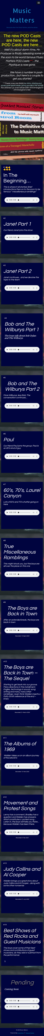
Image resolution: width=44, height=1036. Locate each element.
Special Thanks (30, 1033)
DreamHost (20, 1033)
